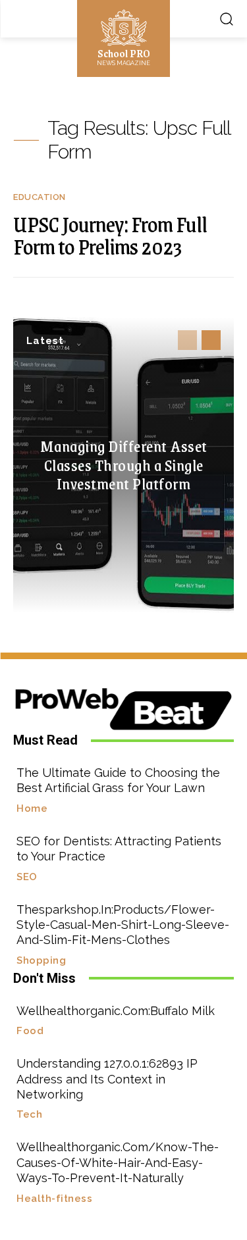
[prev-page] (187, 340)
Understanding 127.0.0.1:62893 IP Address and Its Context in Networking (107, 1078)
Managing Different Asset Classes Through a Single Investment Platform (123, 464)
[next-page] (211, 340)
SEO (27, 877)
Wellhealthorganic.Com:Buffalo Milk (115, 1011)
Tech (29, 1115)
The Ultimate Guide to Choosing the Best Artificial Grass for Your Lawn (118, 780)
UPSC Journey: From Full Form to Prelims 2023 (110, 235)
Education (39, 197)
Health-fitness (54, 1199)
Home (31, 809)
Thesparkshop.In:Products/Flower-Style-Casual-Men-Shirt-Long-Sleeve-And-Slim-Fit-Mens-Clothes (122, 925)
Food (29, 1031)
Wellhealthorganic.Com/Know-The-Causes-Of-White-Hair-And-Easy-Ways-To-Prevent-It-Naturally (117, 1162)
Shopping (41, 961)
